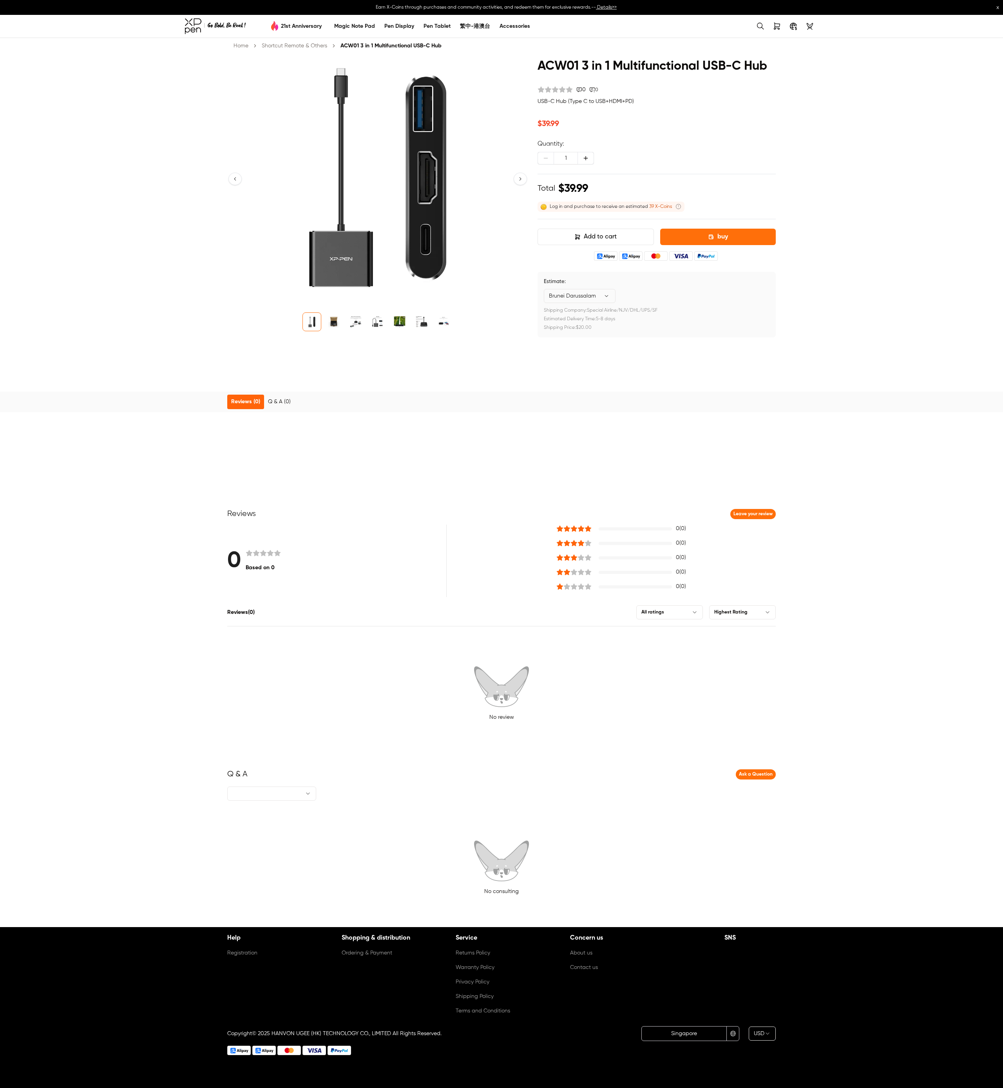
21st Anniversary (301, 26)
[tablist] (501, 402)
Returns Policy (473, 953)
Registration (242, 953)
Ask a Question (756, 774)
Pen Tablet (437, 26)
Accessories (515, 26)
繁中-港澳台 (475, 26)
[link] (215, 26)
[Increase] (586, 158)
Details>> (606, 7)
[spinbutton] (566, 158)
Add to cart (600, 237)
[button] (235, 179)
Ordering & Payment (367, 953)
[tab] (245, 402)
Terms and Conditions (483, 1011)
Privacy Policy (472, 982)
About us (581, 953)
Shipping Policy (475, 996)
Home (241, 46)
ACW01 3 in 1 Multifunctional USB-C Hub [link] (391, 46)
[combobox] (580, 296)
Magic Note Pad (354, 26)
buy (722, 237)
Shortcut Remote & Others (294, 46)
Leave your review (753, 514)
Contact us (584, 967)
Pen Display (399, 26)
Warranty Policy (475, 967)
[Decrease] (546, 158)
